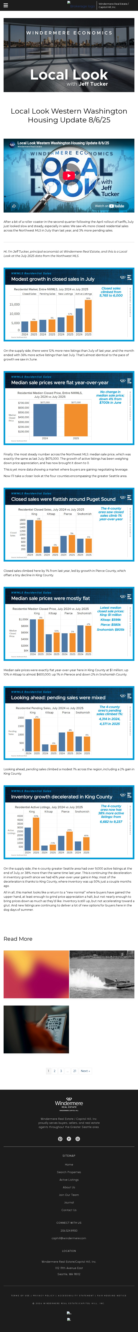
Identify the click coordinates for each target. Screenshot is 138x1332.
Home (69, 1164)
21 (74, 1071)
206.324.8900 (69, 1230)
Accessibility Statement (76, 1296)
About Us (69, 1187)
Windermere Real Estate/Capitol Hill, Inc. (69, 1261)
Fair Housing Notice (112, 1296)
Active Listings (69, 1179)
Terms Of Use (20, 1296)
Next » (85, 1071)
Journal (69, 1202)
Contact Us (69, 1210)
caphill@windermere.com (69, 1238)
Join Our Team (69, 1195)
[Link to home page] (81, 5)
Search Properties (69, 1172)
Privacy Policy (44, 1296)
